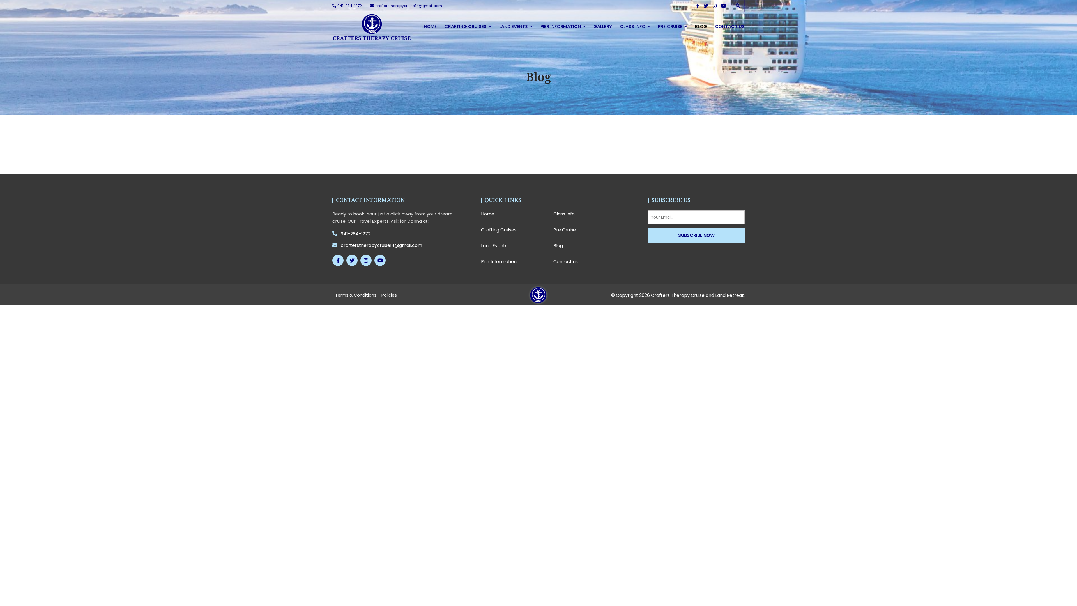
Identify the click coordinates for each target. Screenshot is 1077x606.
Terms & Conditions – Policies (366, 295)
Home (430, 26)
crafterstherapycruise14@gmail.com (408, 5)
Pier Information (560, 26)
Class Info (632, 26)
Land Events (513, 26)
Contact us (730, 26)
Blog (701, 26)
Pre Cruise (670, 26)
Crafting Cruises (466, 26)
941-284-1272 (349, 5)
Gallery (602, 26)
